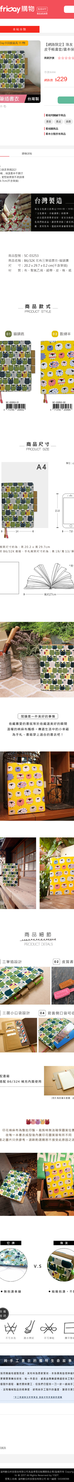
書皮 (58, 121)
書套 (48, 121)
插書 (68, 121)
